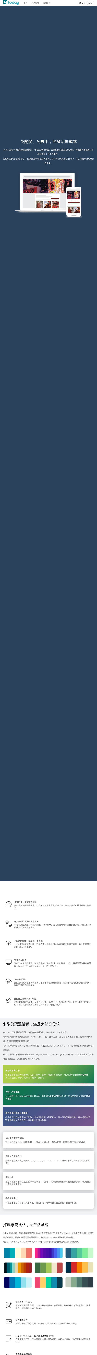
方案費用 (35, 3)
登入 (81, 3)
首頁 (25, 3)
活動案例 (46, 3)
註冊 (90, 3)
